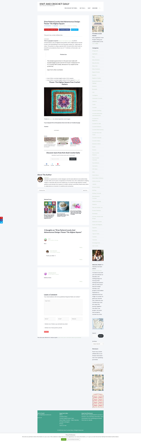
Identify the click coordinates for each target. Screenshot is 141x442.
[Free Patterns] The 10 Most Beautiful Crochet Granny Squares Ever (49, 216)
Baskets (94, 75)
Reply (81, 247)
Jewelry (94, 184)
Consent (63, 439)
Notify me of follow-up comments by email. (56, 324)
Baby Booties (95, 63)
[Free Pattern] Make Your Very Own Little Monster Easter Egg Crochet (76, 212)
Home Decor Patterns (97, 178)
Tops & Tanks (95, 233)
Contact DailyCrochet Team (66, 418)
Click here (84, 420)
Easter (94, 147)
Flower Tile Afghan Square (65, 40)
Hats (93, 172)
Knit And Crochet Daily (54, 4)
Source (77, 80)
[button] (99, 8)
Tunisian (94, 236)
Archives (94, 341)
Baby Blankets (96, 60)
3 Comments (47, 26)
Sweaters (94, 230)
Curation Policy (63, 416)
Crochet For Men (96, 123)
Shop (89, 8)
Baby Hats (95, 66)
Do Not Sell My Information (73, 439)
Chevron (94, 101)
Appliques (94, 54)
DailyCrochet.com (97, 270)
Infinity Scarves (96, 181)
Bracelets (94, 89)
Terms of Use (62, 425)
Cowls (94, 104)
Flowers (94, 150)
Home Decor (95, 175)
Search (94, 333)
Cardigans (95, 95)
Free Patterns (95, 163)
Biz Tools (82, 8)
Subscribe (94, 8)
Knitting (94, 190)
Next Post (85, 190)
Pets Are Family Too (97, 207)
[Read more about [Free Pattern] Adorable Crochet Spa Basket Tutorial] (63, 206)
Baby (93, 57)
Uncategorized (96, 243)
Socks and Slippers (97, 224)
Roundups (94, 213)
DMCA (61, 414)
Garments (95, 166)
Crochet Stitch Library (98, 129)
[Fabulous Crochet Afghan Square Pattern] (76, 140)
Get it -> (95, 43)
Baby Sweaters (96, 69)
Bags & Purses (96, 72)
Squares (94, 227)
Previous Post (41, 190)
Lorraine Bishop (52, 273)
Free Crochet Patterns (70, 8)
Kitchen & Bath (96, 187)
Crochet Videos (96, 140)
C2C (93, 92)
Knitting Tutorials (96, 193)
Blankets (94, 86)
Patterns (94, 204)
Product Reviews (96, 210)
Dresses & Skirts (96, 143)
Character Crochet (97, 98)
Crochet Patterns (96, 126)
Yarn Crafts (95, 246)
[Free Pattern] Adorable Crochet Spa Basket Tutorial (63, 215)
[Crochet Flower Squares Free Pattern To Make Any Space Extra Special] (50, 140)
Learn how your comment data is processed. (69, 337)
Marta (51, 119)
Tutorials (94, 239)
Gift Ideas (94, 169)
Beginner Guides (96, 78)
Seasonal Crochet (97, 221)
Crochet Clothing (96, 110)
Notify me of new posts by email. (53, 327)
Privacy (61, 423)
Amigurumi (95, 51)
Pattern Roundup (96, 201)
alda (49, 239)
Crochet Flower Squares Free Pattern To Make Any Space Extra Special (50, 145)
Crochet (94, 107)
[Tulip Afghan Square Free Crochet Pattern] (63, 140)
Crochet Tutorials (96, 137)
